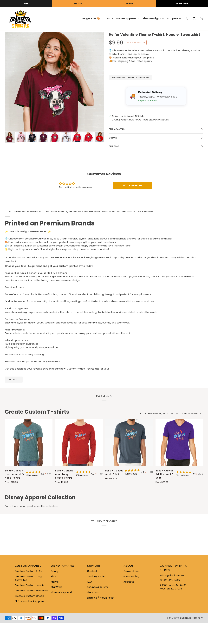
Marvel (54, 581)
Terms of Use (131, 571)
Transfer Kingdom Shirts (183, 618)
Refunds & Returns (98, 587)
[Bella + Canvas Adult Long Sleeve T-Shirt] (79, 442)
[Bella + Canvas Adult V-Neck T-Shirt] (179, 442)
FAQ (89, 581)
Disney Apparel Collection (40, 497)
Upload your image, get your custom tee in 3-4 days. (170, 413)
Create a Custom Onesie (29, 596)
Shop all (14, 379)
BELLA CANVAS (117, 129)
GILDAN (113, 137)
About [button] (129, 566)
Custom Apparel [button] (28, 566)
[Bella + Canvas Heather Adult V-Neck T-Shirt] (28, 442)
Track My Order (96, 576)
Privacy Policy (131, 576)
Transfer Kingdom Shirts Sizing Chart (130, 78)
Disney (54, 571)
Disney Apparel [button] (62, 566)
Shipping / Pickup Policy (100, 597)
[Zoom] (54, 82)
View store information (156, 119)
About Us (129, 581)
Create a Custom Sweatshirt (31, 590)
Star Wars (56, 587)
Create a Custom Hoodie (29, 585)
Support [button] (94, 566)
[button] (33, 472)
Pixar (53, 576)
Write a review (132, 185)
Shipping (114, 146)
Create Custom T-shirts (37, 411)
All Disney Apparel (61, 592)
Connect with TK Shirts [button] (173, 568)
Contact (92, 571)
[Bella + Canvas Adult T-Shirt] (129, 442)
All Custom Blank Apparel (29, 601)
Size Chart (93, 592)
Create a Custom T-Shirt (29, 571)
